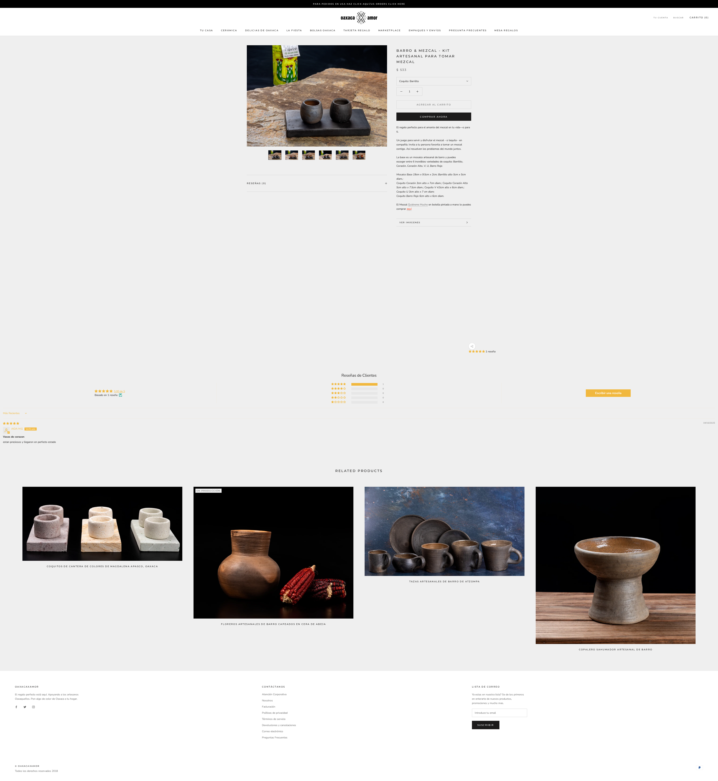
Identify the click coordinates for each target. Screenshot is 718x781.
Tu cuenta (660, 18)
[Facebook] (16, 707)
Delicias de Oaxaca (262, 30)
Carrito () (699, 17)
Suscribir (485, 725)
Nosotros (267, 700)
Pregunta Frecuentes (468, 30)
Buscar (678, 18)
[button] (477, 351)
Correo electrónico (272, 731)
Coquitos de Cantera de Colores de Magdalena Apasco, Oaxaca (102, 566)
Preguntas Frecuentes (274, 737)
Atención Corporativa (274, 694)
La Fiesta (294, 30)
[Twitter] (25, 707)
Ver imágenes (409, 222)
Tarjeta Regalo (356, 30)
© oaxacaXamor (27, 766)
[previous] (11, 567)
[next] (706, 567)
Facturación (268, 706)
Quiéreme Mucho (418, 204)
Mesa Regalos (506, 30)
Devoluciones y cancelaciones (279, 725)
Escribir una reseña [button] (608, 393)
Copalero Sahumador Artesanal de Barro (616, 649)
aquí (409, 209)
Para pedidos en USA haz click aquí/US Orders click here (359, 4)
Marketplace (389, 30)
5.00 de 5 (119, 391)
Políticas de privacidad (275, 713)
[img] (11, 423)
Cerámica (229, 30)
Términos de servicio (274, 719)
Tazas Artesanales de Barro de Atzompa (444, 581)
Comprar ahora (433, 116)
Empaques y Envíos (425, 30)
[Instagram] (33, 707)
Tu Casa (206, 30)
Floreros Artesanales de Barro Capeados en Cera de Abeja (273, 624)
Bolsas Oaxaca (323, 30)
